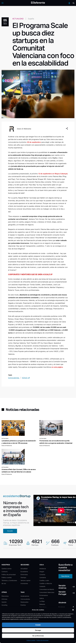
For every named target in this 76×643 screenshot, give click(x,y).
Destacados (24, 602)
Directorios (5, 596)
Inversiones (24, 583)
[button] (73, 610)
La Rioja (42, 601)
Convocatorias (14, 378)
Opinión (4, 602)
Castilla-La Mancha (45, 583)
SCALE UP (26, 378)
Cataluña (42, 586)
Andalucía (42, 568)
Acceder (10, 531)
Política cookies (31, 640)
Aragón (41, 571)
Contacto (5, 571)
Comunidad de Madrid (46, 589)
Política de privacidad (42, 640)
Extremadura (43, 595)
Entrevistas (24, 574)
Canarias (42, 574)
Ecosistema (24, 571)
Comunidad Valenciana (46, 592)
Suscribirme (65, 576)
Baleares (42, 604)
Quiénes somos (6, 568)
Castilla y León (44, 580)
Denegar (38, 630)
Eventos (23, 605)
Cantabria (42, 577)
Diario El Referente (24, 129)
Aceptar (38, 625)
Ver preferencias (38, 636)
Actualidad (24, 568)
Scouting (4, 605)
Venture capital (25, 580)
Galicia (41, 598)
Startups (23, 577)
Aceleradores (25, 596)
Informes (4, 599)
